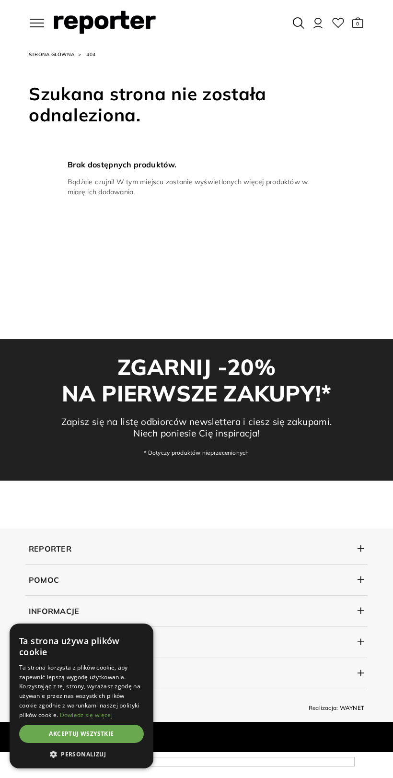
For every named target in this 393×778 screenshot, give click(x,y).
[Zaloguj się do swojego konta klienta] (318, 23)
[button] (357, 23)
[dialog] (81, 696)
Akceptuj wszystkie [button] (81, 734)
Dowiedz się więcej (86, 715)
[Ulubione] (338, 23)
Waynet (352, 707)
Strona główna (51, 54)
